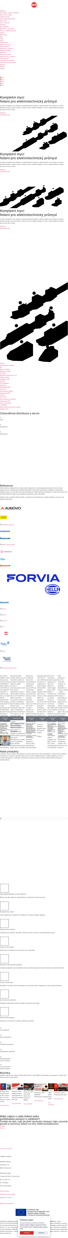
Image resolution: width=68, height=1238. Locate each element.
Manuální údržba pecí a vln (8, 375)
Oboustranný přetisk (6, 391)
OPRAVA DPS (4, 409)
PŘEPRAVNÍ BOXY (5, 387)
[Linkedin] (36, 88)
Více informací (4, 1105)
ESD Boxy (3, 385)
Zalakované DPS (5, 393)
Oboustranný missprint (7, 365)
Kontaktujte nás (5, 115)
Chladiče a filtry (5, 379)
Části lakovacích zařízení (8, 399)
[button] (5, 718)
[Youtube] (2, 88)
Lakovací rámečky (5, 403)
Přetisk (2, 363)
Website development (7, 1203)
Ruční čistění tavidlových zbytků (10, 407)
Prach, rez (3, 389)
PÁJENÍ (2, 381)
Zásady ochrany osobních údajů (34, 1227)
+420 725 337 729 (6, 1148)
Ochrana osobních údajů (7, 1194)
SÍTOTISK (3, 373)
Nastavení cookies (6, 1197)
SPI (1, 367)
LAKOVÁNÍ (3, 405)
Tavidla (2, 395)
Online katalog (4, 1191)
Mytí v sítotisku (5, 369)
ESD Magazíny (4, 383)
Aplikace (2, 113)
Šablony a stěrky (5, 371)
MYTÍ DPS (3, 397)
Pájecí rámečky (5, 377)
